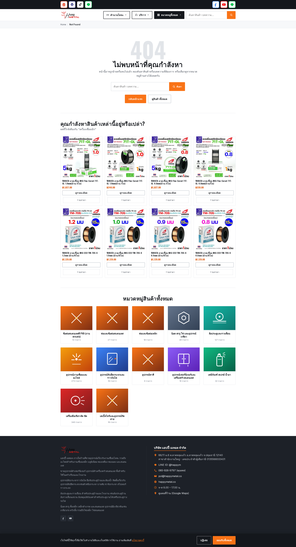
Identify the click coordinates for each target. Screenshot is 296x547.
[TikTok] (80, 4)
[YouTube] (223, 4)
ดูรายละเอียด (81, 192)
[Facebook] (215, 4)
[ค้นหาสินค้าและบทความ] (231, 15)
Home (63, 24)
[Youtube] (70, 518)
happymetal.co (167, 481)
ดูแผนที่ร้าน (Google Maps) (173, 493)
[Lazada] (72, 4)
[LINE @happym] (232, 4)
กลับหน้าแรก (135, 99)
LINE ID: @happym (169, 464)
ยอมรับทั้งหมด (224, 540)
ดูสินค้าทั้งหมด (159, 99)
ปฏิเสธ (204, 540)
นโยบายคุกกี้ (138, 540)
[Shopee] (63, 4)
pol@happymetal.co (170, 476)
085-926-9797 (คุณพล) (172, 470)
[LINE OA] (88, 4)
